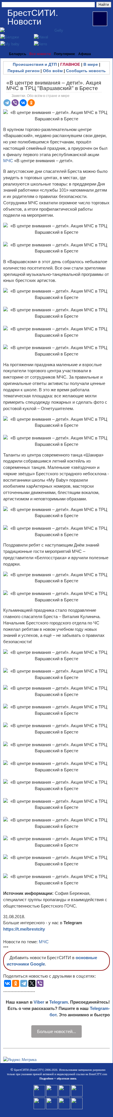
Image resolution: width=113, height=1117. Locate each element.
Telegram (58, 1002)
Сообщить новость (86, 70)
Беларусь (17, 54)
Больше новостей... (56, 1031)
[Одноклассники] (31, 102)
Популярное (64, 54)
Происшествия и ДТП (35, 64)
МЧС (8, 160)
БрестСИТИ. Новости (32, 17)
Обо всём (53, 70)
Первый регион (23, 70)
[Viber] (15, 102)
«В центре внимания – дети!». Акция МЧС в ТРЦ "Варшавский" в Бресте (53, 85)
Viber (39, 1002)
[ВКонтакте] (23, 102)
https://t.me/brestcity (24, 929)
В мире (90, 64)
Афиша (84, 54)
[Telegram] (6, 102)
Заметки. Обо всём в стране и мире (41, 96)
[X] (31, 983)
